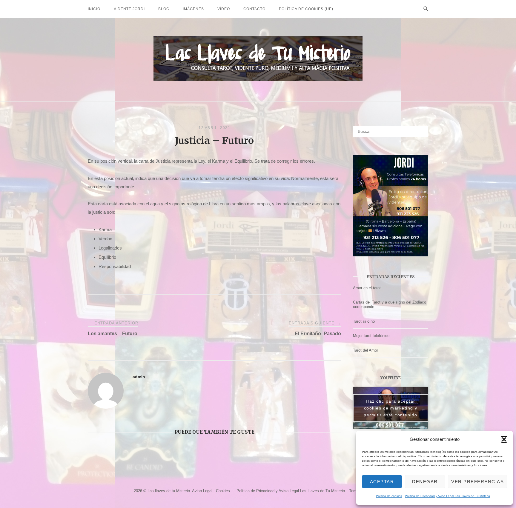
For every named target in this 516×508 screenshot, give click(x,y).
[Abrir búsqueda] (425, 9)
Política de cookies (389, 496)
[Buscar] (421, 129)
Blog (163, 9)
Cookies (223, 491)
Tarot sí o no (364, 321)
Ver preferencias (477, 481)
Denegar (425, 481)
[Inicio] (258, 79)
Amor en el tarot (367, 288)
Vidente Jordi (129, 9)
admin (139, 376)
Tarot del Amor (365, 350)
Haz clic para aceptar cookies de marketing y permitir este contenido (390, 407)
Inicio (94, 9)
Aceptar (382, 481)
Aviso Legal (202, 491)
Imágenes (193, 9)
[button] (504, 439)
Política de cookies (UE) (306, 9)
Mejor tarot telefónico (371, 335)
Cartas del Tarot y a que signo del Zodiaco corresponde (389, 304)
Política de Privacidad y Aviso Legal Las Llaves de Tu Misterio (447, 496)
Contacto (254, 9)
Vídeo (223, 9)
